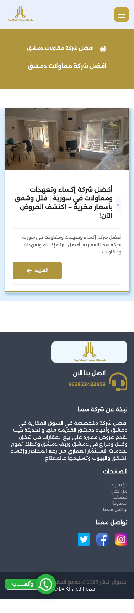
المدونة (119, 503)
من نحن (119, 490)
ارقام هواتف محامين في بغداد (98, 602)
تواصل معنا (115, 509)
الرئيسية (119, 484)
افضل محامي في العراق (105, 609)
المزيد (41, 270)
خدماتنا (120, 497)
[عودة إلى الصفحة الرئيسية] (103, 48)
